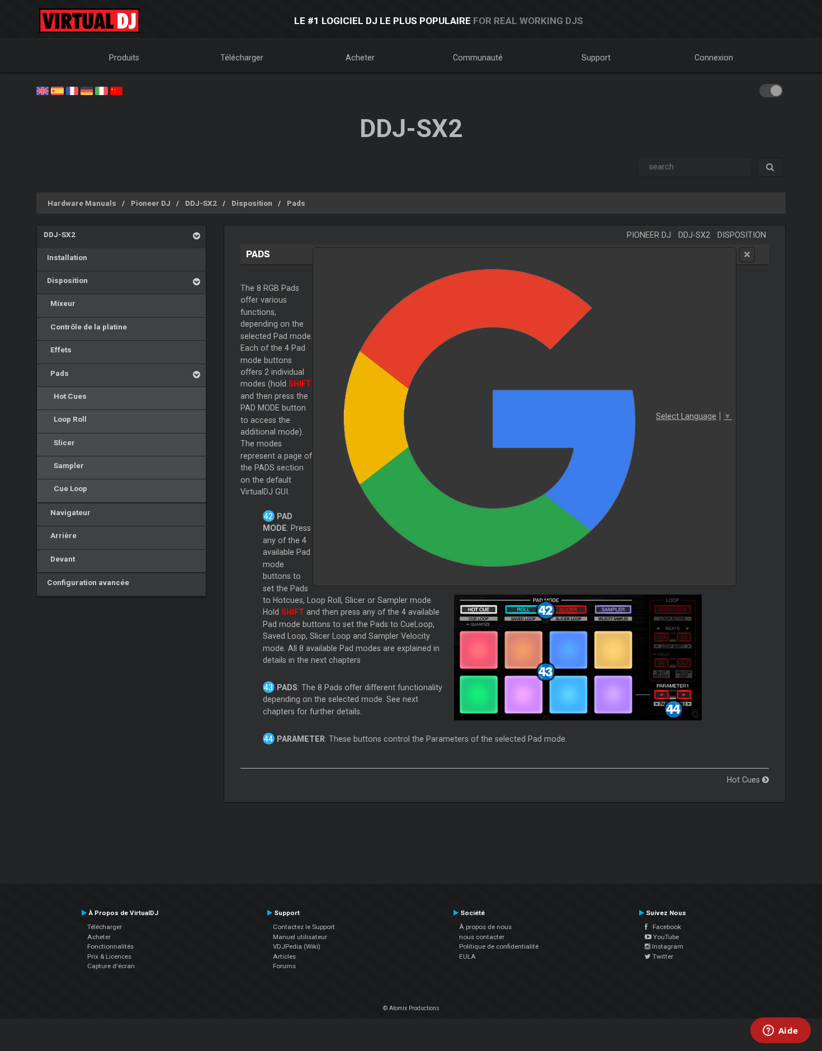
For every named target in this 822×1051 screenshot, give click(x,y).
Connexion (714, 57)
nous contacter (481, 937)
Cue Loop (65, 488)
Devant (59, 558)
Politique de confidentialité (498, 946)
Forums (284, 966)
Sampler (64, 465)
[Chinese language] (116, 90)
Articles (284, 956)
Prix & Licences (109, 956)
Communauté (478, 57)
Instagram (666, 946)
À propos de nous (485, 927)
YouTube (665, 937)
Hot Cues (65, 396)
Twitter (662, 956)
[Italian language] (101, 90)
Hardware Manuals (82, 203)
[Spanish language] (57, 90)
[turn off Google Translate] (747, 254)
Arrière (60, 535)
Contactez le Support (304, 927)
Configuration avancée (86, 582)
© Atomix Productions (411, 1008)
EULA (467, 956)
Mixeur (59, 303)
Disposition (252, 203)
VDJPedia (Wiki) (296, 946)
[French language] (72, 90)
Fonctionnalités (110, 946)
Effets (58, 349)
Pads (296, 203)
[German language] (87, 90)
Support (596, 57)
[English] (42, 90)
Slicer (59, 442)
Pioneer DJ (151, 203)
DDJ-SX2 (201, 203)
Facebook (664, 927)
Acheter (360, 57)
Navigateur (67, 512)
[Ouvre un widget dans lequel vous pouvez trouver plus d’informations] (780, 1031)
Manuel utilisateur (300, 937)
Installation (65, 257)
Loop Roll (65, 418)
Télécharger (241, 57)
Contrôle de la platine (85, 326)
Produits (124, 57)
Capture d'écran (111, 966)
